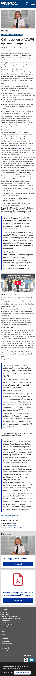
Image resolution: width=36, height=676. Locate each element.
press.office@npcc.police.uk (15, 528)
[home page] (9, 4)
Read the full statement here (9, 515)
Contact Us (5, 651)
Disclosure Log (6, 641)
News (3, 634)
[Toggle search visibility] (27, 4)
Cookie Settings (8, 672)
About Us (4, 612)
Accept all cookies (22, 672)
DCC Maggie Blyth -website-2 (16, 559)
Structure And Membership (10, 616)
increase (18, 148)
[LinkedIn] (31, 660)
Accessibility (5, 627)
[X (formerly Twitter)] (26, 660)
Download (18, 564)
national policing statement (16, 58)
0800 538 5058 (12, 525)
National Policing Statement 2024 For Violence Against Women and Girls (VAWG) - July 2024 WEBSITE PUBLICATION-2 (18, 596)
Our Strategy (5, 614)
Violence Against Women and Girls (12, 34)
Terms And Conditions (8, 625)
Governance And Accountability (11, 618)
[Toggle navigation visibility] (33, 4)
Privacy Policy (6, 620)
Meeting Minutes (7, 643)
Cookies (4, 623)
